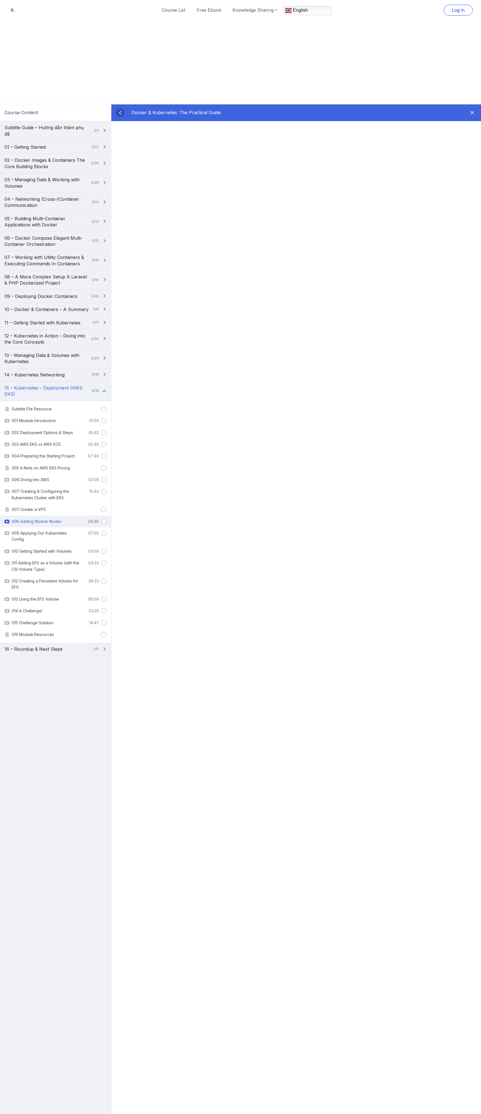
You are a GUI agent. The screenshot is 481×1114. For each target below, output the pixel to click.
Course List (173, 10)
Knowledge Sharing (253, 10)
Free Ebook (209, 10)
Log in (458, 10)
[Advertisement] (240, 62)
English (300, 10)
